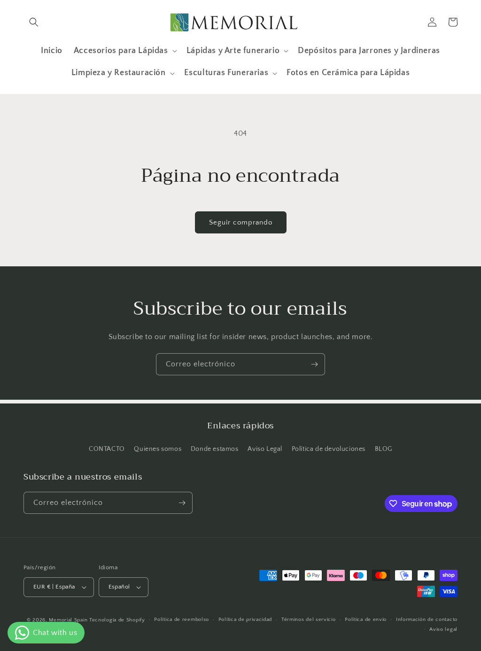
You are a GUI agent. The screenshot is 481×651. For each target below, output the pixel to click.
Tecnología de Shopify (117, 620)
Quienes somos (157, 449)
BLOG (383, 449)
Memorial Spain (68, 620)
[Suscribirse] (314, 364)
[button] (33, 22)
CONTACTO (107, 449)
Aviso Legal (265, 449)
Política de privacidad (245, 619)
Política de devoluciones (328, 449)
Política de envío (366, 619)
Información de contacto (427, 619)
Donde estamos (215, 449)
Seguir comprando (240, 222)
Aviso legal (443, 629)
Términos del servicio (308, 619)
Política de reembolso (181, 619)
